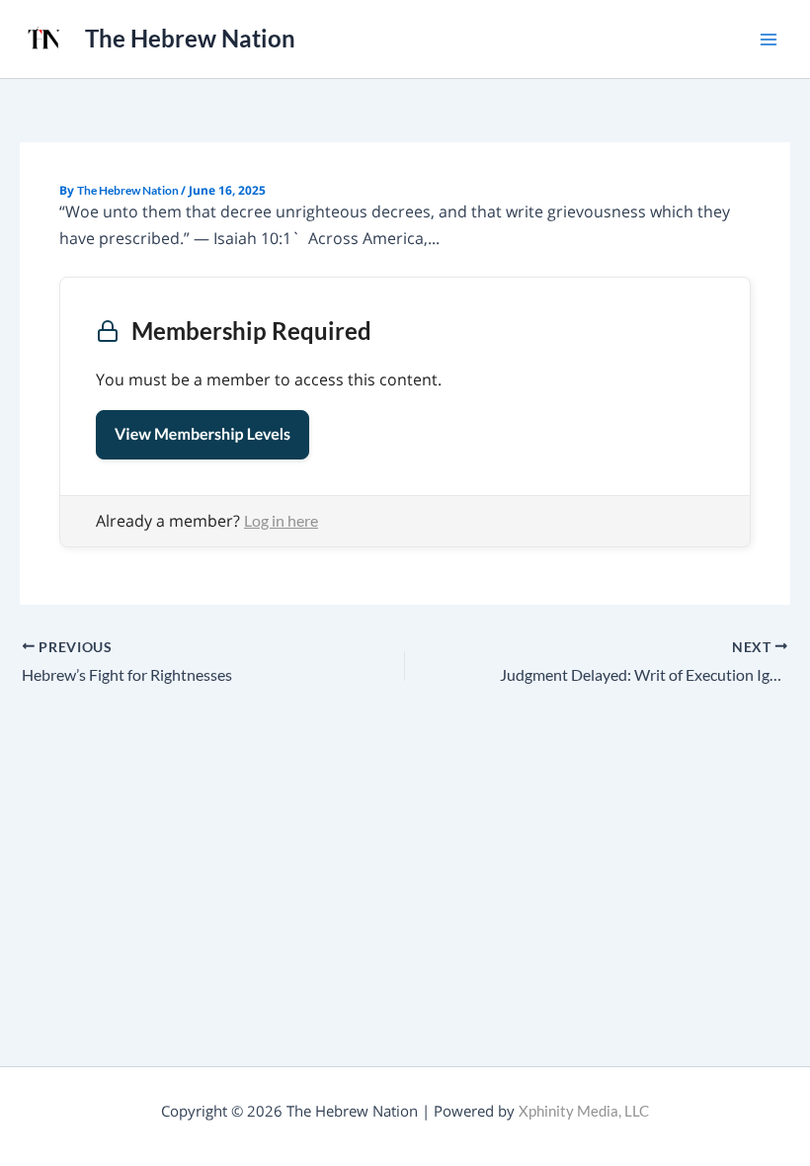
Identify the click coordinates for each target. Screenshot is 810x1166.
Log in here (281, 520)
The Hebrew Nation (190, 38)
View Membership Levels (202, 434)
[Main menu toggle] (768, 39)
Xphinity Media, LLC (584, 1111)
